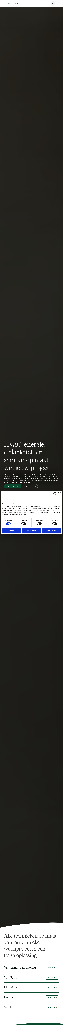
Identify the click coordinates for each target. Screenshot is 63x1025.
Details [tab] (32, 498)
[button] (53, 3)
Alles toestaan (51, 530)
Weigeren (11, 530)
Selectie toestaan (31, 530)
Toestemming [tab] (11, 498)
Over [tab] (52, 498)
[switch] (23, 523)
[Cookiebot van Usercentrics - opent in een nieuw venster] (54, 493)
